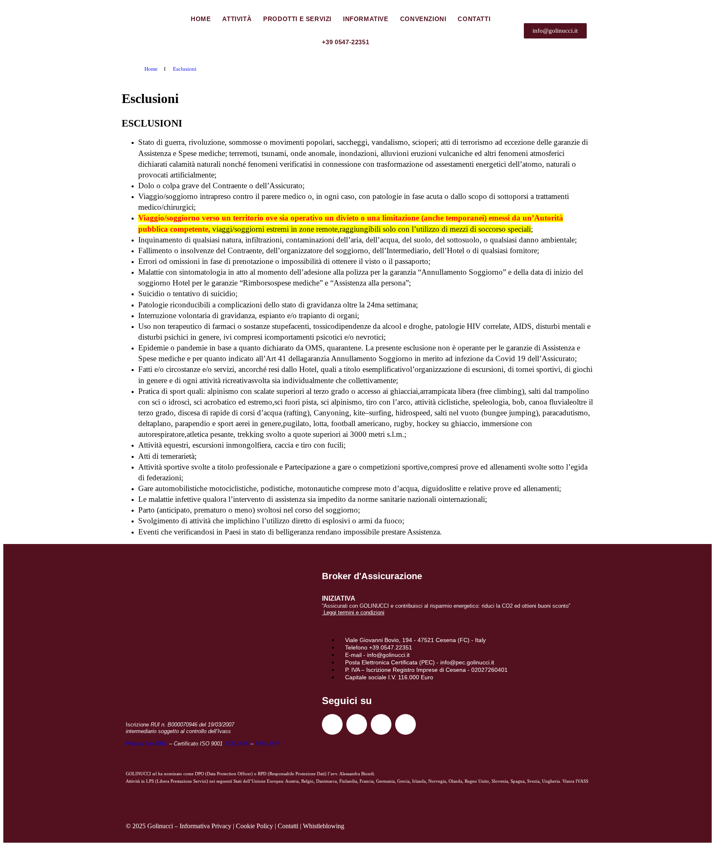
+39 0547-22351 (345, 42)
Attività (237, 18)
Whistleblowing (323, 825)
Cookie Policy (254, 825)
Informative (366, 18)
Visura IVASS (575, 781)
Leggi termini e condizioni (354, 612)
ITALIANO (238, 744)
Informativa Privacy (205, 825)
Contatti (474, 18)
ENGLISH (266, 744)
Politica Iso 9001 (147, 744)
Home (201, 18)
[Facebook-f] (332, 724)
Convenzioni (423, 18)
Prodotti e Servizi (297, 18)
